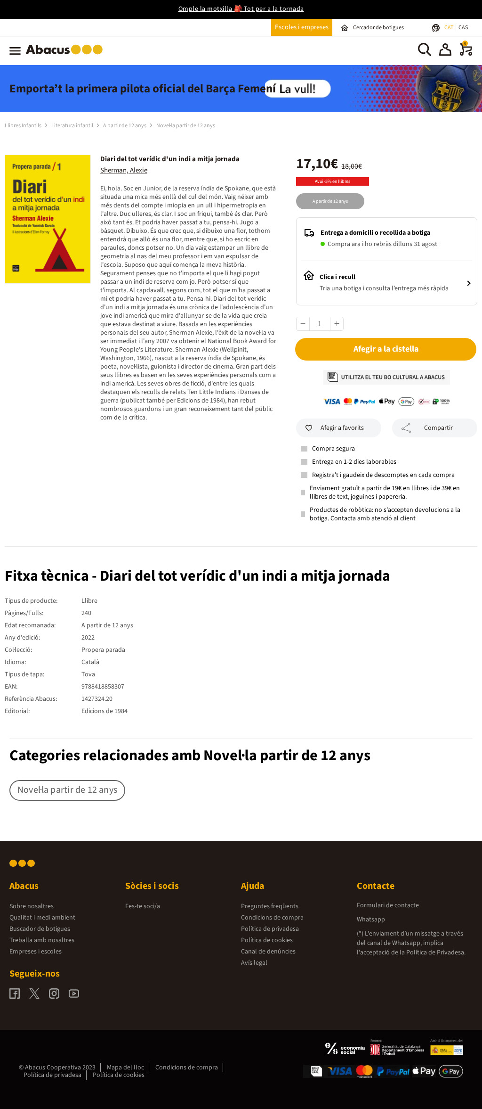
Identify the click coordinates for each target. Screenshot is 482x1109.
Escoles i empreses (302, 27)
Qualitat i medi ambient (42, 917)
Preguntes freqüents (269, 906)
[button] (445, 51)
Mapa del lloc (125, 1067)
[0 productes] (466, 54)
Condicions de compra (272, 917)
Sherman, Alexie (123, 170)
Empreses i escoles (35, 951)
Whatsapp (371, 919)
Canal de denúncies (268, 951)
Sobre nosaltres (31, 906)
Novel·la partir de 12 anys (185, 126)
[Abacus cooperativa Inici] (66, 56)
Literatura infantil (72, 126)
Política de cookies (267, 940)
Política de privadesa (270, 929)
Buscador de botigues (39, 929)
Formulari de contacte (388, 905)
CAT (449, 28)
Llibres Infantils (23, 126)
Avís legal (254, 963)
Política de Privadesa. (436, 952)
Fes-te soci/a (142, 906)
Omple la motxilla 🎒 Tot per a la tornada (241, 9)
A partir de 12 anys (125, 126)
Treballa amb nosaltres (41, 940)
